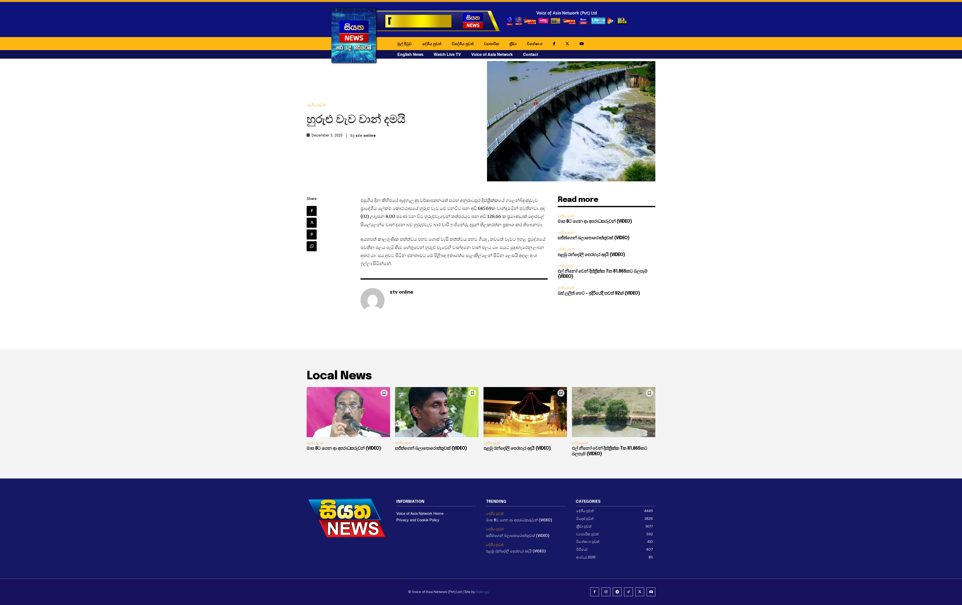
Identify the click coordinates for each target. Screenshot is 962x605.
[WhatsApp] (312, 246)
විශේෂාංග (535, 43)
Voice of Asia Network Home (419, 513)
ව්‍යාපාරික (491, 43)
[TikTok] (628, 591)
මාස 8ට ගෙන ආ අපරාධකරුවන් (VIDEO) (595, 221)
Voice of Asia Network (492, 54)
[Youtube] (651, 591)
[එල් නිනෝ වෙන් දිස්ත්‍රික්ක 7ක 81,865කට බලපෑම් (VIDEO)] (613, 412)
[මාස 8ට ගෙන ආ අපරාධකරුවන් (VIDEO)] (348, 412)
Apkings (482, 591)
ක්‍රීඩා (513, 43)
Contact (530, 54)
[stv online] (372, 300)
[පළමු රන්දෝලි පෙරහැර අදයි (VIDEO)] (525, 412)
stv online (366, 135)
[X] (312, 223)
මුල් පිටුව (404, 43)
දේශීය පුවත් (431, 43)
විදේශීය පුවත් (463, 43)
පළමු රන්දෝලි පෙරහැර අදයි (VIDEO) (591, 255)
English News (410, 54)
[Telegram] (617, 591)
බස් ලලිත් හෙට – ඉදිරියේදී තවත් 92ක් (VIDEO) (599, 293)
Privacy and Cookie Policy (417, 519)
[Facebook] (312, 211)
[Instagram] (606, 591)
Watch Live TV (447, 54)
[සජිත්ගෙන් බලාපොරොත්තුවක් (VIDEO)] (436, 412)
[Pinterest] (312, 234)
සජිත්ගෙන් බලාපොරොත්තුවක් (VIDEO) (593, 238)
